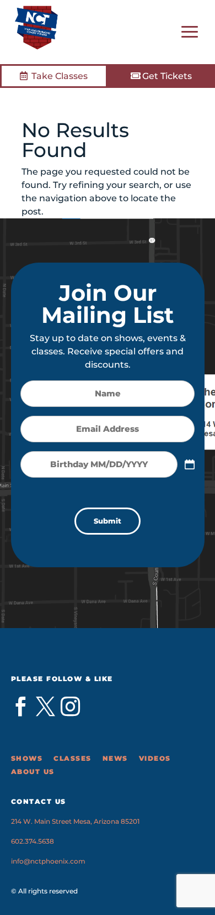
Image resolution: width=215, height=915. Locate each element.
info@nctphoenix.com (48, 861)
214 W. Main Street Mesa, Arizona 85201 (75, 821)
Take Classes (59, 76)
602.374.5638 (32, 841)
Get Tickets (167, 76)
